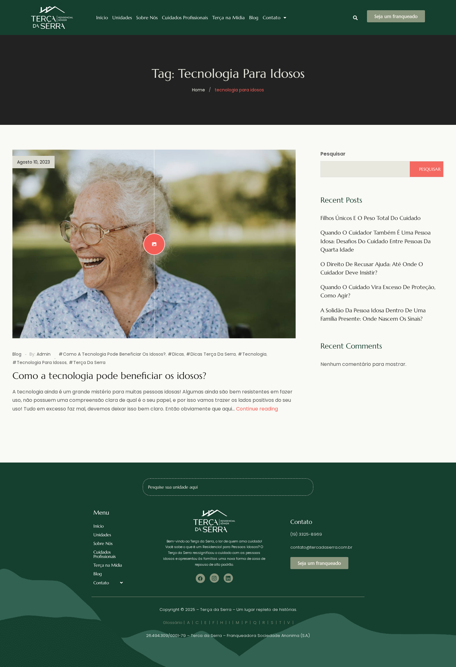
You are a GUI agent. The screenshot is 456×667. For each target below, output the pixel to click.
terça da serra (89, 362)
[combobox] (228, 487)
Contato (271, 17)
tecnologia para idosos (42, 362)
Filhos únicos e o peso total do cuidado (370, 218)
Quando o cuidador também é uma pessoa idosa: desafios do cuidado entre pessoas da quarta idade (375, 241)
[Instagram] (214, 578)
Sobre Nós (147, 17)
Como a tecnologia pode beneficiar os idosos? (114, 354)
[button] (274, 17)
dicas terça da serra (213, 354)
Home (198, 90)
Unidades (122, 17)
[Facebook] (200, 578)
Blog (253, 17)
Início (102, 17)
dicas (178, 354)
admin (44, 354)
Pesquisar (333, 153)
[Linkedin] (228, 578)
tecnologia (254, 354)
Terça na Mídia (228, 17)
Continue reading (257, 408)
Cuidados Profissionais (185, 17)
